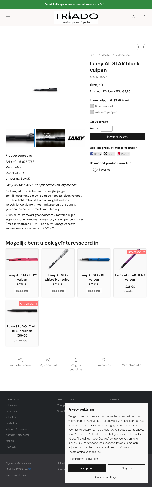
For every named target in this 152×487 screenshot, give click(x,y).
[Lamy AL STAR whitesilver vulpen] (58, 259)
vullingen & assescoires (18, 429)
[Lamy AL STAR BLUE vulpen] (94, 259)
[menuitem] (138, 47)
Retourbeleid (64, 463)
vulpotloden (12, 417)
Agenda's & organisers (17, 435)
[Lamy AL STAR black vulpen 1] (50, 138)
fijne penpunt (104, 106)
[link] (106, 475)
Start (93, 55)
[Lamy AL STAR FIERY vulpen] (22, 259)
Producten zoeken (20, 365)
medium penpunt (106, 112)
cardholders (12, 423)
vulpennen (123, 55)
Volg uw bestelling (76, 367)
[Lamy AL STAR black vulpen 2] (76, 138)
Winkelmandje (131, 365)
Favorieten (104, 365)
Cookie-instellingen (16, 475)
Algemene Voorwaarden (18, 463)
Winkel (106, 55)
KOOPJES (11, 447)
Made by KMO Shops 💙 (18, 469)
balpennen (11, 411)
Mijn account (48, 365)
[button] (76, 17)
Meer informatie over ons (83, 458)
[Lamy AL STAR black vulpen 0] (20, 138)
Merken (10, 441)
